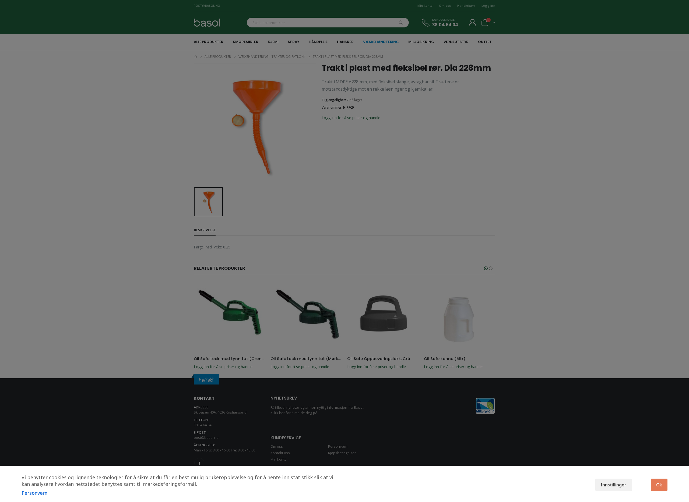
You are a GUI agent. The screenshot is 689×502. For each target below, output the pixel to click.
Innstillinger (614, 485)
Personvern (34, 493)
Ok (659, 485)
